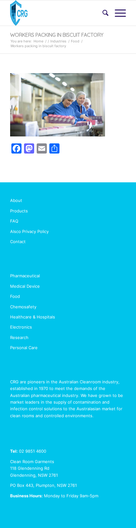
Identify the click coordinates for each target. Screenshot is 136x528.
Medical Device (25, 286)
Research (19, 337)
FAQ (14, 220)
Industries (58, 41)
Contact (18, 241)
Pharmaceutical (25, 275)
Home (38, 41)
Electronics (21, 327)
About (16, 200)
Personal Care (24, 347)
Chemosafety (23, 306)
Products (19, 210)
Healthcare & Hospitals (32, 316)
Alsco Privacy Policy (29, 231)
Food (75, 41)
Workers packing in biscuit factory (56, 35)
